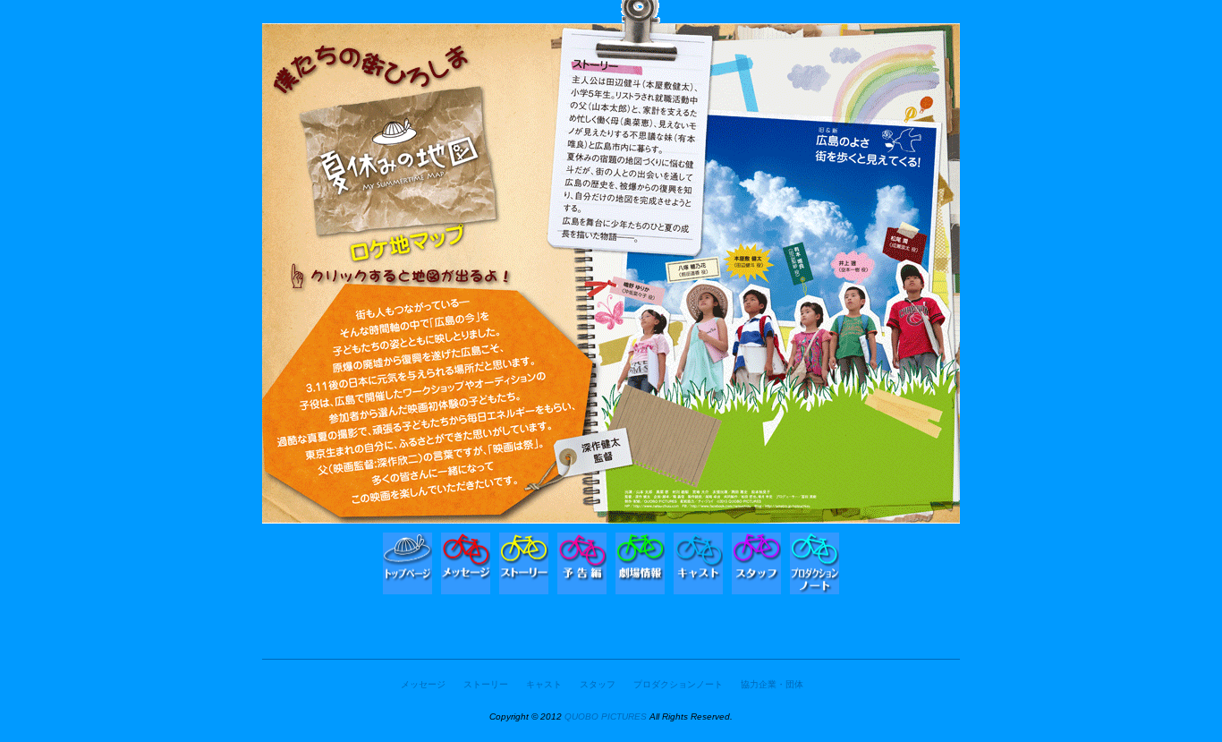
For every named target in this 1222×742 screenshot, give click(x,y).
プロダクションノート (678, 684)
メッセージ (423, 684)
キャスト (544, 684)
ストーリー (485, 684)
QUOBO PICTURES (605, 716)
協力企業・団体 (772, 684)
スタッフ (597, 684)
